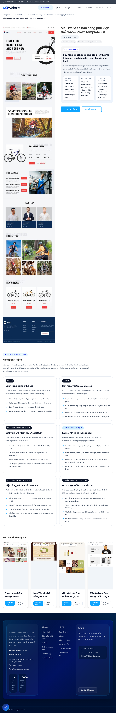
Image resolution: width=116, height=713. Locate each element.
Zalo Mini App (46, 654)
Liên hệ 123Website (87, 690)
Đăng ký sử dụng (64, 640)
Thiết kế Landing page (47, 648)
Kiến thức (89, 8)
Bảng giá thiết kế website (47, 637)
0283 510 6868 (9, 2)
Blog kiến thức (63, 632)
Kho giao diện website (16, 650)
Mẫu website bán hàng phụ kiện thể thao (60, 15)
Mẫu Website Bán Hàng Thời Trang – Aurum (99, 596)
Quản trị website (47, 658)
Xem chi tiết (10, 603)
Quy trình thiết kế (64, 644)
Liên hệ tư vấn (14, 654)
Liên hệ (109, 8)
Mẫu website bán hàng (34, 15)
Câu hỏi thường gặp (64, 653)
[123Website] (12, 7)
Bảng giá (67, 8)
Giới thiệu (79, 8)
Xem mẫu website (91, 109)
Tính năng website (65, 648)
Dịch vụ (57, 8)
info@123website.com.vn (25, 2)
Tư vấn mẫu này (72, 109)
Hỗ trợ (98, 8)
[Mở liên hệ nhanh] (5, 707)
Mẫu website (44, 8)
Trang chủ (6, 15)
